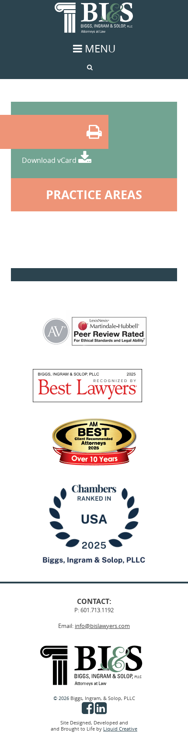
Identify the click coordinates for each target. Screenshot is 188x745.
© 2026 (61, 698)
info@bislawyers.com (102, 626)
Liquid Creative (120, 729)
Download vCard (50, 160)
